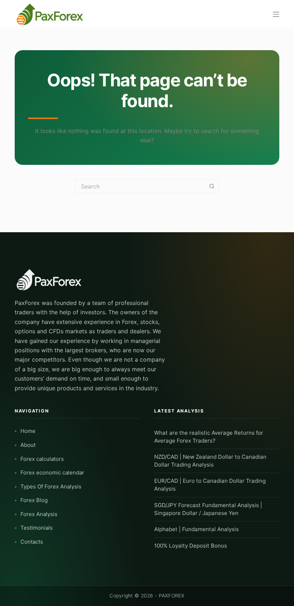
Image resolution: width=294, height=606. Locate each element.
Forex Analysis (38, 514)
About (27, 445)
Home (27, 431)
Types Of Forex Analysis (50, 486)
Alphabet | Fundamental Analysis (196, 529)
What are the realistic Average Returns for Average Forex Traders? (208, 436)
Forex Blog (34, 500)
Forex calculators (42, 458)
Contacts (31, 541)
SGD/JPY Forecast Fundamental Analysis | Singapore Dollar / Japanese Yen (208, 509)
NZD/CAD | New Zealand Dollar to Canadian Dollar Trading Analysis (210, 460)
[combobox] (140, 186)
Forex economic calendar (52, 472)
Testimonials (36, 527)
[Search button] (211, 186)
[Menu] (276, 14)
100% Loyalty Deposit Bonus (190, 545)
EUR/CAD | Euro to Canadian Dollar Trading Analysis (210, 484)
